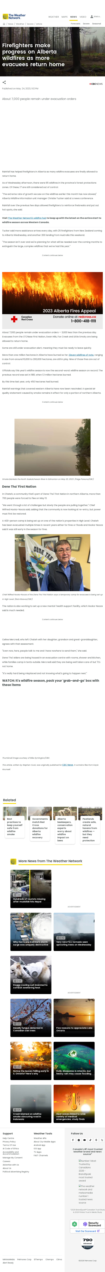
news (10, 24)
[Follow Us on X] (102, 1140)
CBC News (67, 764)
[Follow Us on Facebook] (73, 1140)
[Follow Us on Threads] (96, 1140)
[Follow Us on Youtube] (85, 1140)
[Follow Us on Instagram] (79, 1140)
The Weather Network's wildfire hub (27, 218)
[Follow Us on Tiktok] (90, 1140)
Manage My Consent (13, 1157)
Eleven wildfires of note (81, 355)
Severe (30, 24)
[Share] (4, 82)
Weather (20, 24)
